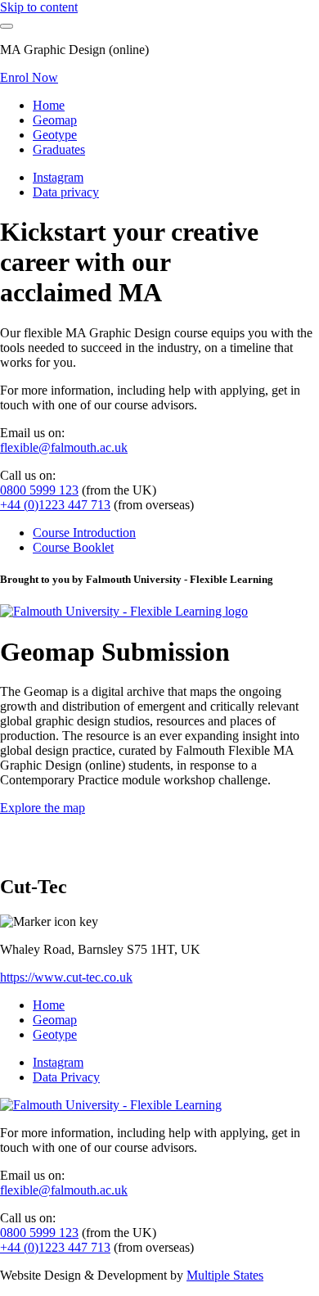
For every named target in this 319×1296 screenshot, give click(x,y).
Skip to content (39, 7)
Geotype (55, 135)
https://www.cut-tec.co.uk (66, 977)
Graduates (59, 149)
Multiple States (224, 1275)
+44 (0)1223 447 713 (55, 505)
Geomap (55, 120)
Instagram (58, 177)
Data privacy (66, 192)
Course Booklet (73, 547)
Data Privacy (66, 1077)
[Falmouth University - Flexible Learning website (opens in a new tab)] (124, 611)
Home (49, 105)
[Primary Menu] (6, 26)
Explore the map (42, 808)
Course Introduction (84, 533)
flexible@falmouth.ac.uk (64, 447)
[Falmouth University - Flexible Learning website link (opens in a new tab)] (111, 1105)
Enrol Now (29, 77)
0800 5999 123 (39, 490)
